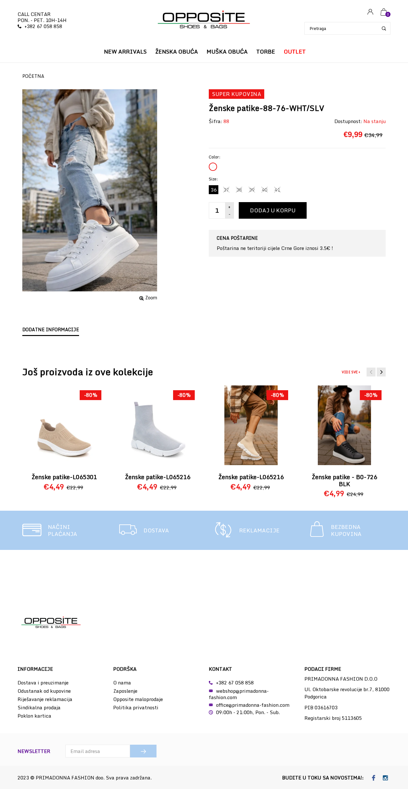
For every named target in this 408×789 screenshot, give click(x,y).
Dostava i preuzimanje (43, 682)
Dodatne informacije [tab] (50, 329)
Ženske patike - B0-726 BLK (344, 480)
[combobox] (347, 28)
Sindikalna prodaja (39, 707)
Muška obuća (227, 51)
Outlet (295, 51)
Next (381, 372)
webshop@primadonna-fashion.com (239, 694)
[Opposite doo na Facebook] (373, 778)
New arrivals (125, 51)
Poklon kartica (34, 716)
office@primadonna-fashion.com (252, 705)
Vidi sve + (351, 372)
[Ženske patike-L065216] (158, 425)
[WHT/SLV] (212, 166)
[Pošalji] (143, 751)
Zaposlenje (125, 691)
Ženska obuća (176, 51)
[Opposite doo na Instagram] (385, 778)
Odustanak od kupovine (44, 691)
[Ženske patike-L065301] (64, 425)
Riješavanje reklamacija (45, 699)
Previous (371, 372)
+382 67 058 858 (43, 26)
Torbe (265, 51)
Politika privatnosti (135, 707)
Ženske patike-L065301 (64, 477)
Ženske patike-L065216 (157, 477)
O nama (122, 682)
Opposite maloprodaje (138, 699)
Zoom (151, 298)
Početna (33, 76)
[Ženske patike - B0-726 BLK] (344, 425)
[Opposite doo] (204, 20)
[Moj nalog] (370, 12)
